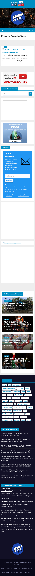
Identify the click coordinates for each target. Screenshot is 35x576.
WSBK (23, 420)
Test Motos (23, 417)
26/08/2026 (9, 308)
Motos (25, 401)
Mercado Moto (18, 394)
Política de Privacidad (27, 568)
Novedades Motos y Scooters (10, 52)
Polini (3, 410)
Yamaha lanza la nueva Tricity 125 (15, 55)
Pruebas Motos (8, 300)
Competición (16, 391)
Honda (4, 394)
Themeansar (17, 564)
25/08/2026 (9, 363)
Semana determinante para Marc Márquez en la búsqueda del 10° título (16, 342)
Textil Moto (5, 420)
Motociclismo (16, 398)
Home (2, 568)
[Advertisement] (17, 220)
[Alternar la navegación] (32, 30)
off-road (29, 407)
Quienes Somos (5, 572)
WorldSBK (16, 420)
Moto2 (4, 398)
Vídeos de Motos (28, 572)
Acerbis (4, 385)
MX (15, 404)
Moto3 (9, 398)
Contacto (8, 568)
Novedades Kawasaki (23, 404)
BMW (9, 385)
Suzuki (16, 417)
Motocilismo (25, 398)
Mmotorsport (27, 394)
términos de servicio (23, 196)
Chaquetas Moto (6, 391)
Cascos (27, 388)
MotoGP (12, 401)
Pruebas (9, 410)
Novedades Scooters (19, 407)
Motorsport (19, 401)
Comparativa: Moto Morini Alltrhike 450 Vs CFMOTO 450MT (15, 305)
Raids (24, 410)
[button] (29, 30)
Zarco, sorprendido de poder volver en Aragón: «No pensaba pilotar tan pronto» (17, 361)
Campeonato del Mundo (8, 388)
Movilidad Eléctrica (7, 404)
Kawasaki (10, 394)
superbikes (10, 417)
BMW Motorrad (17, 385)
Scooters (27, 413)
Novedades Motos (7, 407)
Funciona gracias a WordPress (11, 562)
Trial (11, 420)
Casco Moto (20, 388)
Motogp (6, 319)
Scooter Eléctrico (18, 413)
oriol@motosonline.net (20, 58)
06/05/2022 (7, 58)
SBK (11, 413)
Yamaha (29, 420)
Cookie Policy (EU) (16, 568)
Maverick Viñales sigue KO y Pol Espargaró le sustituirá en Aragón (16, 324)
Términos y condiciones (16, 572)
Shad (3, 417)
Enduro (28, 391)
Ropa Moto (5, 413)
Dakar (23, 391)
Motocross (5, 401)
